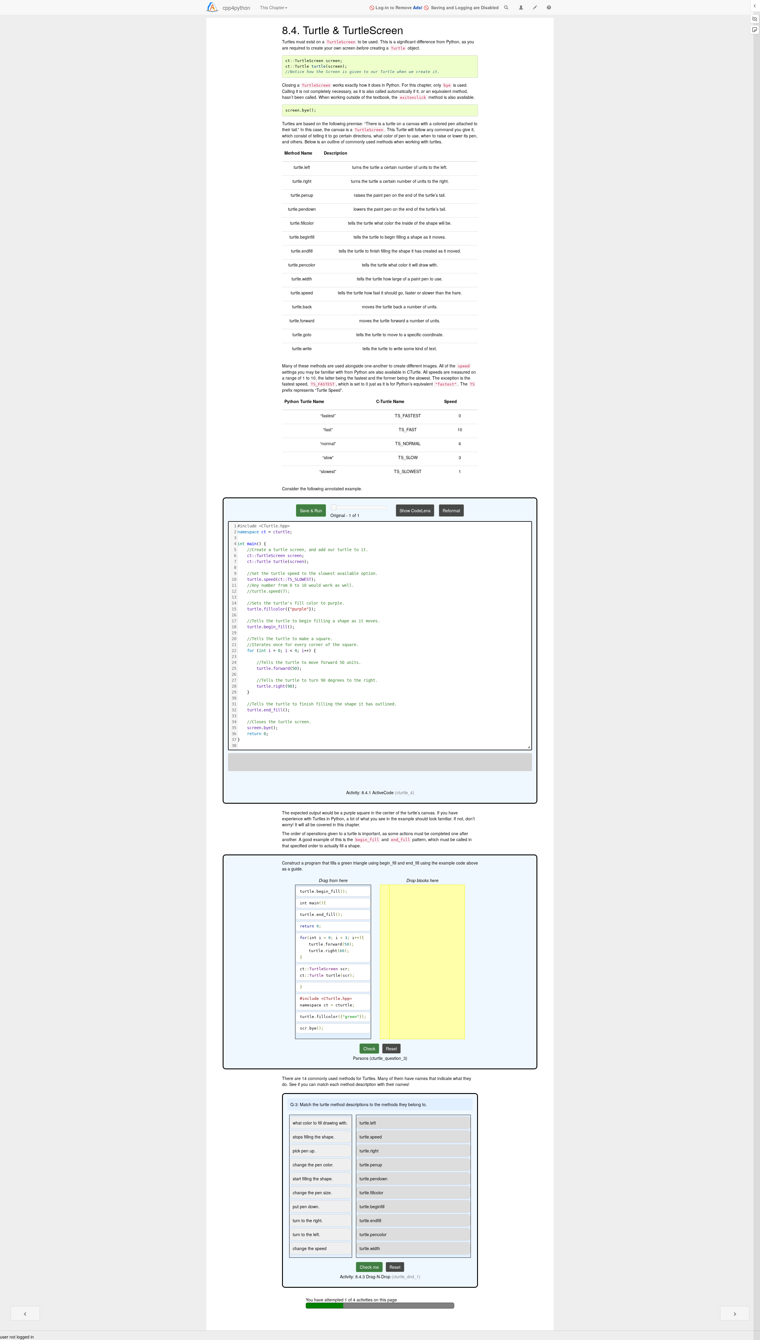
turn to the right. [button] (308, 1220)
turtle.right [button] (369, 1151)
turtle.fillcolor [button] (371, 1192)
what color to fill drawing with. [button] (320, 1123)
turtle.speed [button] (371, 1137)
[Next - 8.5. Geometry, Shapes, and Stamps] (735, 1313)
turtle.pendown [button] (373, 1179)
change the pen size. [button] (312, 1192)
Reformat (451, 510)
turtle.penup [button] (371, 1165)
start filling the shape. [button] (313, 1179)
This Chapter (272, 7)
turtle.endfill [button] (370, 1220)
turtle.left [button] (368, 1123)
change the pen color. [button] (313, 1165)
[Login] (212, 7)
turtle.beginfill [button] (372, 1206)
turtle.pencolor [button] (373, 1234)
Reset (391, 1049)
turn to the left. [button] (306, 1234)
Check (369, 1049)
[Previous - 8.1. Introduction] (25, 1313)
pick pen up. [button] (304, 1151)
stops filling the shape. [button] (314, 1137)
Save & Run (311, 510)
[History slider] (333, 507)
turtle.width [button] (370, 1248)
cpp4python (236, 7)
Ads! (417, 7)
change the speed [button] (310, 1248)
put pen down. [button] (306, 1206)
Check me (369, 1267)
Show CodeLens (415, 510)
